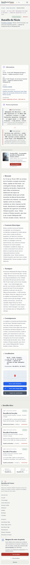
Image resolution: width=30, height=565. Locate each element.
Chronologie (4, 500)
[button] (15, 377)
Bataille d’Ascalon (10, 452)
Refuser (15, 562)
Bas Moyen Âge (5, 527)
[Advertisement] (15, 45)
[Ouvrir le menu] (27, 2)
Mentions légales (9, 550)
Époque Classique (5, 532)
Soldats (3, 510)
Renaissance (4, 529)
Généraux (3, 507)
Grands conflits (5, 505)
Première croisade (6, 23)
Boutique (3, 513)
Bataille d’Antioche (10, 432)
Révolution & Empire (6, 534)
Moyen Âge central (10, 8)
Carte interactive (5, 502)
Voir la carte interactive (15, 383)
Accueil (3, 8)
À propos (3, 515)
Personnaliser (16, 558)
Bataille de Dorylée (10, 413)
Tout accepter (16, 554)
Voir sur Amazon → (15, 164)
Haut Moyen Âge (5, 522)
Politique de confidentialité (19, 549)
